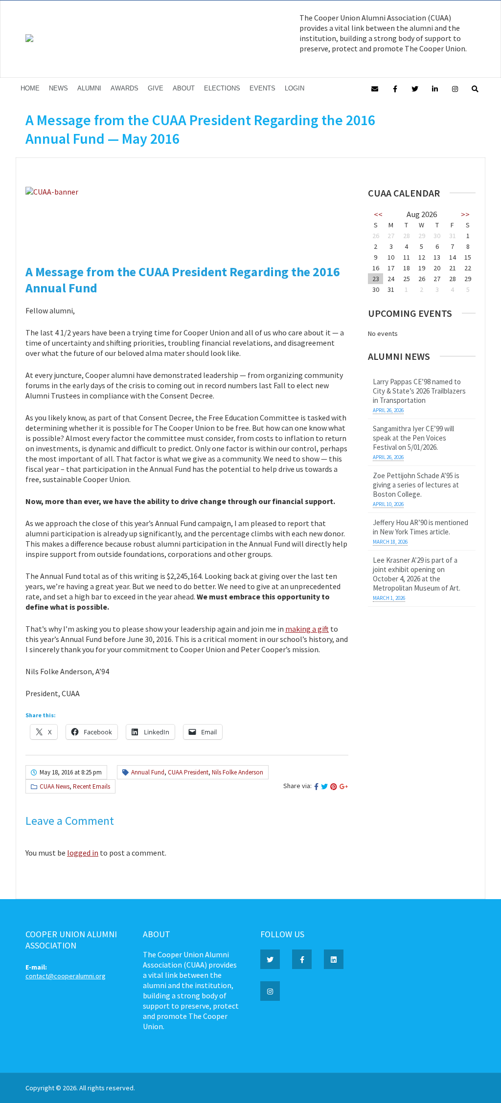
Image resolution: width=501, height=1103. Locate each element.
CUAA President (188, 772)
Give (155, 88)
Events (262, 88)
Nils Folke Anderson (237, 772)
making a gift (307, 629)
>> (465, 214)
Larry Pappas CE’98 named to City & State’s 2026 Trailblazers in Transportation (419, 391)
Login (294, 88)
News (58, 88)
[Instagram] (455, 88)
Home (30, 88)
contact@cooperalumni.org (65, 975)
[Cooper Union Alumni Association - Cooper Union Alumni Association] (29, 39)
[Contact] (375, 88)
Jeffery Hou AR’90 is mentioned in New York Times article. (420, 527)
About (184, 88)
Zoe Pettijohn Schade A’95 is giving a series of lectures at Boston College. (416, 485)
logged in (82, 853)
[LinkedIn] (435, 88)
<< (378, 214)
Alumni (89, 88)
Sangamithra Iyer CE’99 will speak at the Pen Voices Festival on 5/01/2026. (413, 438)
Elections (222, 88)
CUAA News (54, 786)
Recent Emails (91, 786)
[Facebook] (395, 88)
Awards (124, 88)
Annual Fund (147, 772)
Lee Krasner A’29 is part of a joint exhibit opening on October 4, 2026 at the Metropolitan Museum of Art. (416, 574)
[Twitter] (415, 88)
